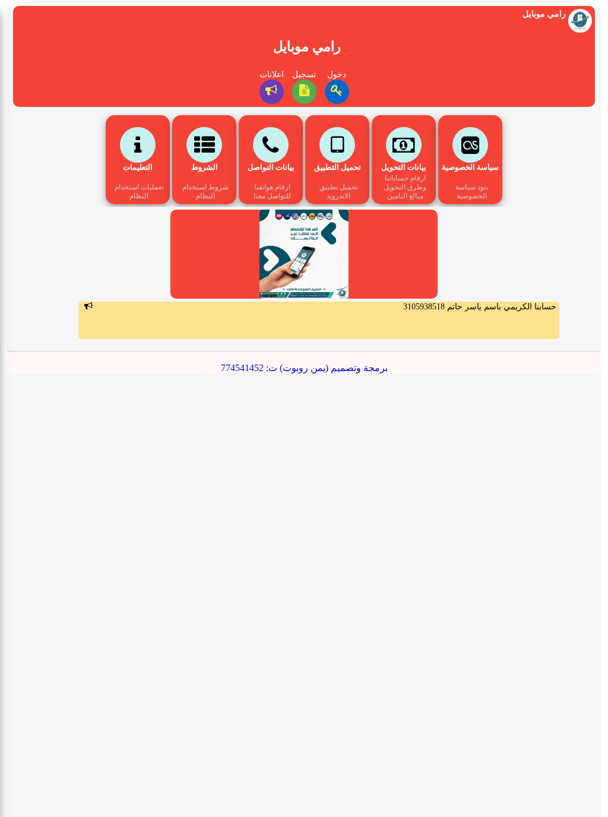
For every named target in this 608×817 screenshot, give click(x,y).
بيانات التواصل (271, 167)
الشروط (204, 167)
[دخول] (337, 91)
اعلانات (271, 74)
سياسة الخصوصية (470, 167)
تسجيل (304, 74)
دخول (336, 74)
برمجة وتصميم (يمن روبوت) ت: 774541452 (304, 368)
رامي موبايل (307, 46)
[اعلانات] (271, 91)
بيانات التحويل (403, 167)
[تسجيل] (304, 91)
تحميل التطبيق (337, 167)
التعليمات (138, 167)
